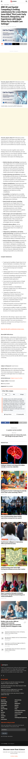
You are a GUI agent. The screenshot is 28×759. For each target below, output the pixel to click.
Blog (2, 710)
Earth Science (4, 719)
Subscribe (4, 733)
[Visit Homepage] (14, 1)
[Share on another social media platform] (23, 44)
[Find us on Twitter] (3, 675)
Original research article (16, 378)
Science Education (19, 712)
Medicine (16, 705)
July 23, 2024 (3, 26)
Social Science (12, 4)
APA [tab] (6, 394)
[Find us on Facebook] (1, 675)
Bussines (3, 712)
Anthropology (4, 701)
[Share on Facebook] (8, 44)
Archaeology (3, 703)
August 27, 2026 (4, 494)
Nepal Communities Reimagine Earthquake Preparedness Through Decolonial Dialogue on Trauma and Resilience (13, 594)
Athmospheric (4, 705)
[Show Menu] (1, 1)
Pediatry (16, 707)
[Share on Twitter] (16, 44)
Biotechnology (4, 708)
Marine (16, 701)
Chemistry (3, 715)
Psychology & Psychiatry (20, 710)
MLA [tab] (14, 394)
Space (16, 715)
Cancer (2, 714)
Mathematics (17, 703)
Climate (2, 717)
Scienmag (5, 743)
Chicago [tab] (22, 394)
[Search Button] (26, 1)
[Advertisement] (14, 48)
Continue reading (14, 756)
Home (2, 4)
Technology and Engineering (21, 717)
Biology (2, 707)
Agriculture (3, 700)
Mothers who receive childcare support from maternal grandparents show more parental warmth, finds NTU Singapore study (11, 624)
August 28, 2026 (4, 468)
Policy (16, 708)
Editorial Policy (18, 700)
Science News (6, 4)
